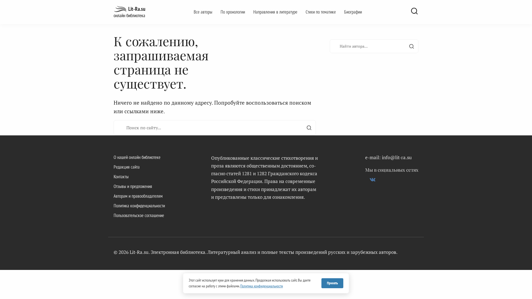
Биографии (353, 12)
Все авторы (203, 12)
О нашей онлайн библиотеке (137, 157)
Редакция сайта (127, 167)
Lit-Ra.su (136, 9)
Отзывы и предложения (133, 186)
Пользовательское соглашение (139, 215)
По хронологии (233, 12)
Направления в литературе (275, 12)
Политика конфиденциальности (139, 206)
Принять (332, 283)
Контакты (121, 177)
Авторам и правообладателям (138, 196)
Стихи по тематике (321, 12)
